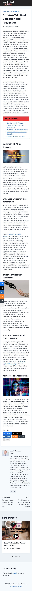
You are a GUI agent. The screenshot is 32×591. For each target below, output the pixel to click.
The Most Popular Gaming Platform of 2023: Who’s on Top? (8, 502)
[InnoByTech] (8, 3)
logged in (14, 573)
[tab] (12, 556)
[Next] (27, 538)
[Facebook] (2, 284)
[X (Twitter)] (2, 288)
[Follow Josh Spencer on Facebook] (11, 491)
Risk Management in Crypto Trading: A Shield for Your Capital (24, 502)
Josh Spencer (7, 26)
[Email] (2, 301)
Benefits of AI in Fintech (15, 123)
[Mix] (2, 296)
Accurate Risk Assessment (16, 136)
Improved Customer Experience (17, 129)
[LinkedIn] (2, 292)
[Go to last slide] (4, 538)
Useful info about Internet (11, 11)
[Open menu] (28, 3)
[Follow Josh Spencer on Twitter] (14, 491)
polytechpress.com (16, 586)
